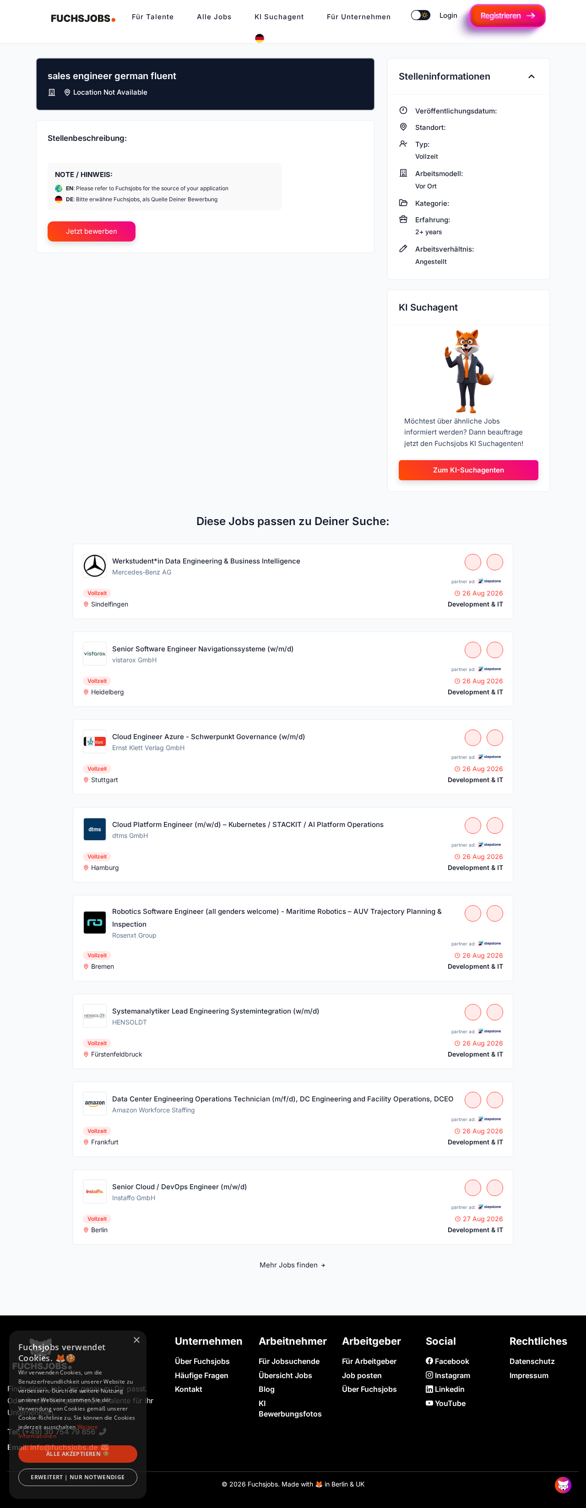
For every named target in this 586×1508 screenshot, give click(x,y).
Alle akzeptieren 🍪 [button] (77, 1454)
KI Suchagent (279, 16)
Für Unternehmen (359, 16)
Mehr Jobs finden (290, 1265)
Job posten (362, 1375)
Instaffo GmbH (133, 1198)
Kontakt (188, 1389)
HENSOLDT (129, 1022)
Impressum (529, 1375)
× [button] (136, 1340)
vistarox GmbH (134, 660)
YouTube (449, 1403)
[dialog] (77, 1415)
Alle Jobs (214, 16)
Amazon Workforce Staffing (153, 1110)
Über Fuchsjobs (202, 1361)
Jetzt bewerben (91, 231)
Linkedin (449, 1389)
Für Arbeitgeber (369, 1361)
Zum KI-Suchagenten (468, 470)
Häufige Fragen (201, 1375)
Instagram (451, 1375)
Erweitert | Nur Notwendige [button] (78, 1477)
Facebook (451, 1361)
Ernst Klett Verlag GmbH (148, 747)
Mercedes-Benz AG (141, 572)
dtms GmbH (130, 835)
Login (448, 15)
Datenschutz (532, 1361)
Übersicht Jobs (285, 1375)
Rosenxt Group (134, 935)
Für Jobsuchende (289, 1361)
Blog (267, 1389)
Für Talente (153, 16)
